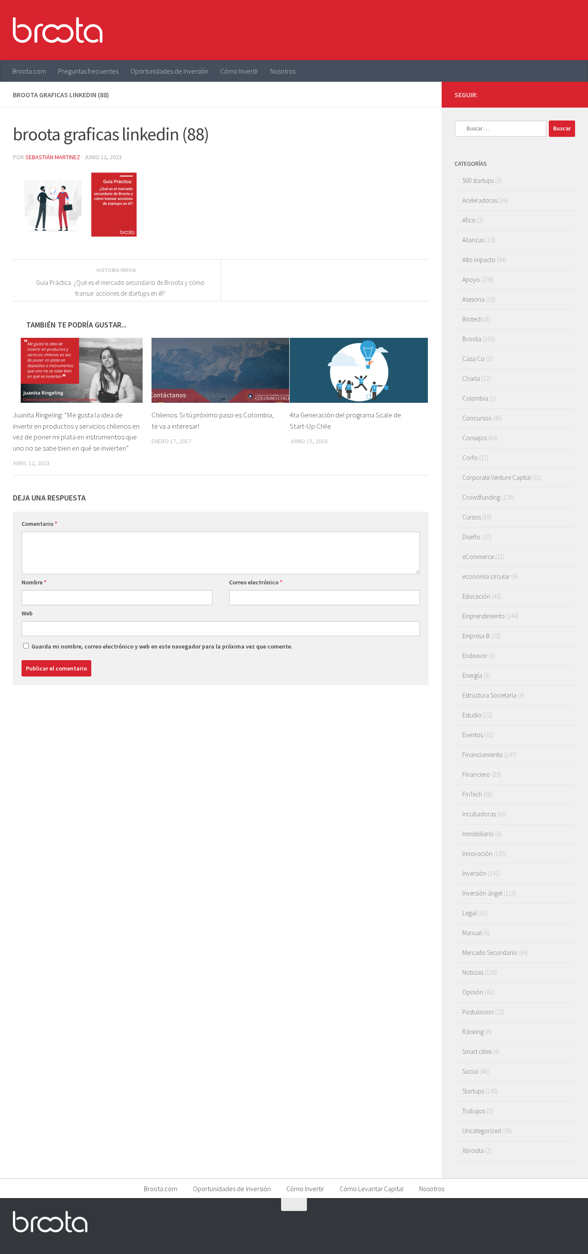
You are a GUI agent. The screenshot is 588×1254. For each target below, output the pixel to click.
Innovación (477, 853)
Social (470, 1071)
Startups (473, 1091)
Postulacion (478, 1012)
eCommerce (478, 557)
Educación (476, 596)
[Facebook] (528, 94)
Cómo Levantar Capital (372, 1188)
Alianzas (473, 240)
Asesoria (473, 299)
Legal (469, 913)
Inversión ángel (482, 893)
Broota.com (29, 71)
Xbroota (473, 1150)
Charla (471, 378)
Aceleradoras (479, 200)
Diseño (471, 537)
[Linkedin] (570, 94)
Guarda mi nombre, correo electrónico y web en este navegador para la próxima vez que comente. (162, 646)
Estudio (472, 715)
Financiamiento (482, 755)
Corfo (470, 458)
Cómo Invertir (239, 71)
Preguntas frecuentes (88, 71)
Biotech (472, 319)
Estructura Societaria (489, 695)
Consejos (474, 438)
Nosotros (282, 71)
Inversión (474, 873)
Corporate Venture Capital (496, 477)
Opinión (472, 992)
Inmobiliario (478, 834)
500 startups (478, 180)
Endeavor (475, 656)
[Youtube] (556, 94)
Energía (472, 675)
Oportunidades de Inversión (169, 71)
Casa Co (473, 359)
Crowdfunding (481, 497)
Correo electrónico (255, 582)
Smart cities (477, 1051)
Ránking (473, 1032)
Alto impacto (478, 260)
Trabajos (473, 1111)
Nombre (34, 582)
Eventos (472, 735)
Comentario (39, 524)
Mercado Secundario (489, 952)
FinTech (472, 794)
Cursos (471, 517)
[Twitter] (542, 94)
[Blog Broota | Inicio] (57, 30)
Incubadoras (479, 814)
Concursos (476, 418)
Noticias (472, 972)
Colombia (475, 398)
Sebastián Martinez (52, 157)
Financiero (476, 774)
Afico (469, 220)
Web (27, 613)
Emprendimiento (483, 616)
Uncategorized (481, 1131)
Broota (471, 339)
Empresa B (476, 636)
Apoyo (471, 279)
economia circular (486, 576)
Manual (472, 933)
